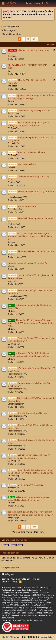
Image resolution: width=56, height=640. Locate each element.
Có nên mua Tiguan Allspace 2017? (35, 110)
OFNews (11, 311)
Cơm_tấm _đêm (15, 209)
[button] (3, 3)
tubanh (11, 266)
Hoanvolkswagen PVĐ (17, 197)
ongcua (11, 254)
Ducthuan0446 (14, 182)
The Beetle (12, 86)
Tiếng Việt (9, 574)
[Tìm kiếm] (52, 3)
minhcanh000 (13, 488)
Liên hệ (5, 579)
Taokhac (11, 101)
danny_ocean (13, 113)
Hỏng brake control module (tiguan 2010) (27, 263)
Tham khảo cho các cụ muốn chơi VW (36, 251)
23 (28, 39)
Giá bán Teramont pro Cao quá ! (33, 413)
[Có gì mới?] (47, 3)
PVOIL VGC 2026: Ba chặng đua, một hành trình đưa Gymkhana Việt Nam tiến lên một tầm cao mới (28, 14)
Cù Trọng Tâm (14, 128)
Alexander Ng (13, 143)
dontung (11, 242)
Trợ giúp (37, 579)
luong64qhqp (13, 517)
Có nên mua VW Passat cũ (30, 485)
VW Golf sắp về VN (27, 164)
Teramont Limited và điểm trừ (31, 152)
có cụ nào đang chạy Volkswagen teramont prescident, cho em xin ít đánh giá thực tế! (31, 236)
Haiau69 (11, 167)
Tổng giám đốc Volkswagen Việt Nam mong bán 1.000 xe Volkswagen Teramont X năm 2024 (31, 323)
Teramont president (27, 206)
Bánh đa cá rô (14, 224)
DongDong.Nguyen (16, 404)
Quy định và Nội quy (20, 579)
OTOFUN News (9, 581)
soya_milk (12, 281)
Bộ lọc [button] (50, 44)
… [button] (23, 39)
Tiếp (34, 39)
